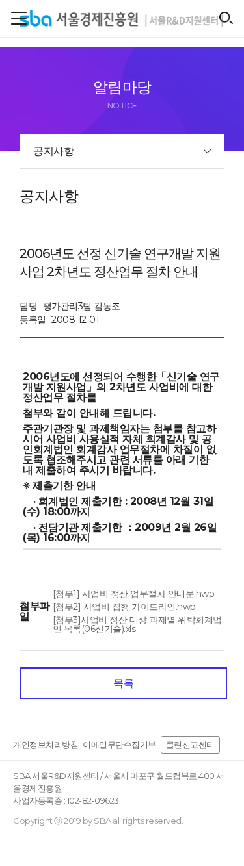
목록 (123, 683)
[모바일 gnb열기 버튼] (19, 18)
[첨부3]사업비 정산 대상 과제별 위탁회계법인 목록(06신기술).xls (137, 624)
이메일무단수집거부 (119, 744)
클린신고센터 (190, 744)
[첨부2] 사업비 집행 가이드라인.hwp (124, 606)
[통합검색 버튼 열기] (226, 18)
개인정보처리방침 (45, 744)
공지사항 (53, 151)
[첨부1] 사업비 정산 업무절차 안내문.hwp (134, 593)
